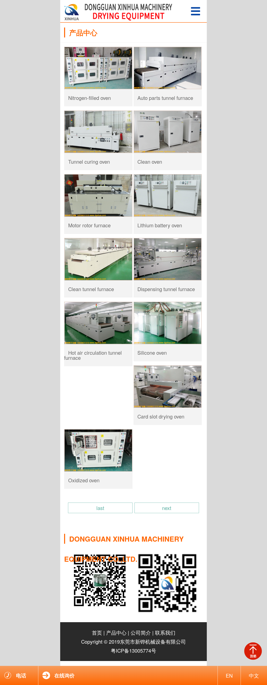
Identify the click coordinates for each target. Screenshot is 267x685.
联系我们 (165, 632)
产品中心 (116, 632)
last (100, 507)
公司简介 (141, 632)
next (166, 507)
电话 (21, 675)
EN (229, 675)
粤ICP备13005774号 (133, 650)
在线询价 (64, 675)
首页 (97, 632)
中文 (254, 675)
